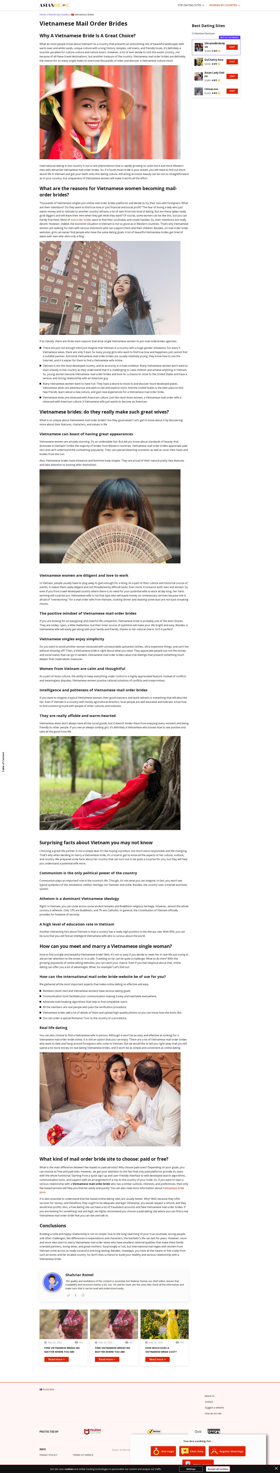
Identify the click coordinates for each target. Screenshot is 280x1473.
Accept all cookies (218, 1469)
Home (43, 14)
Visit (232, 47)
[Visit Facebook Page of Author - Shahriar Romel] (75, 1295)
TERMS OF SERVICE (83, 1454)
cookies (69, 1469)
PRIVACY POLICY (48, 1454)
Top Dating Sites (189, 5)
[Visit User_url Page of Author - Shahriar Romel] (68, 1295)
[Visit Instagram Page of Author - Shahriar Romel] (83, 1295)
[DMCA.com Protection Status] (213, 1432)
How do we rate (213, 1413)
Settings (191, 1469)
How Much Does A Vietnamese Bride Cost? (161, 1349)
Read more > (56, 1359)
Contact (209, 1401)
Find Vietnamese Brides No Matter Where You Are (62, 1349)
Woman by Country (223, 5)
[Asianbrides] (54, 5)
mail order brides (81, 220)
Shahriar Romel (79, 1275)
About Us (210, 1395)
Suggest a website (214, 1407)
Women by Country (58, 14)
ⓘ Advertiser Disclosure (203, 33)
